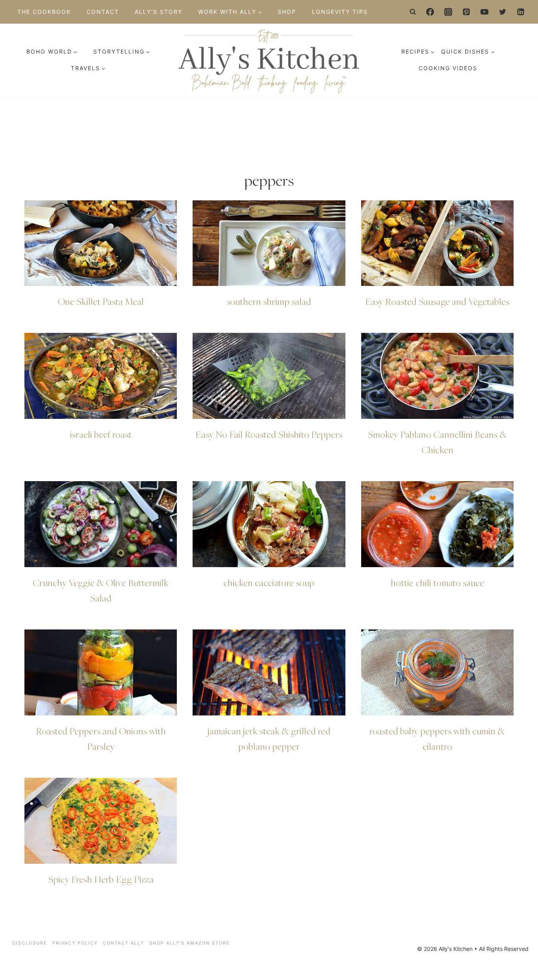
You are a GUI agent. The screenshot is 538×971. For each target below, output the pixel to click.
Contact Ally (123, 943)
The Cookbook (44, 11)
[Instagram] (448, 12)
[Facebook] (430, 12)
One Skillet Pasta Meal (101, 301)
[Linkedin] (521, 12)
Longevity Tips (340, 11)
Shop (287, 11)
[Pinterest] (466, 12)
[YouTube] (484, 12)
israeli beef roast (101, 434)
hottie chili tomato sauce (437, 582)
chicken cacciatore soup (268, 582)
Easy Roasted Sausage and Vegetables (437, 301)
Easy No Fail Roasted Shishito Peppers (268, 434)
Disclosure (29, 943)
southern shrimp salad (268, 301)
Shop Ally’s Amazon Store (189, 943)
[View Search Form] (413, 11)
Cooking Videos (448, 68)
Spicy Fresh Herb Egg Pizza (101, 879)
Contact (103, 11)
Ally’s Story (158, 11)
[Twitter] (502, 12)
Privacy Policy (75, 943)
